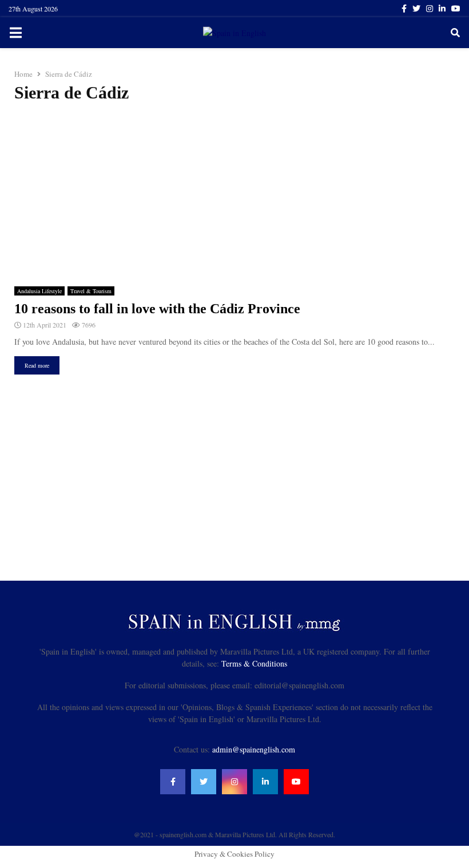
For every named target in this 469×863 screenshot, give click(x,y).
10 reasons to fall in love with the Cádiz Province (157, 308)
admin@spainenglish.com (253, 749)
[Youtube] (296, 781)
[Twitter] (203, 781)
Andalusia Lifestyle (39, 291)
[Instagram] (234, 781)
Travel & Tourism (91, 291)
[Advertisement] (234, 195)
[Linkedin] (265, 781)
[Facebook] (172, 781)
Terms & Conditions (254, 663)
